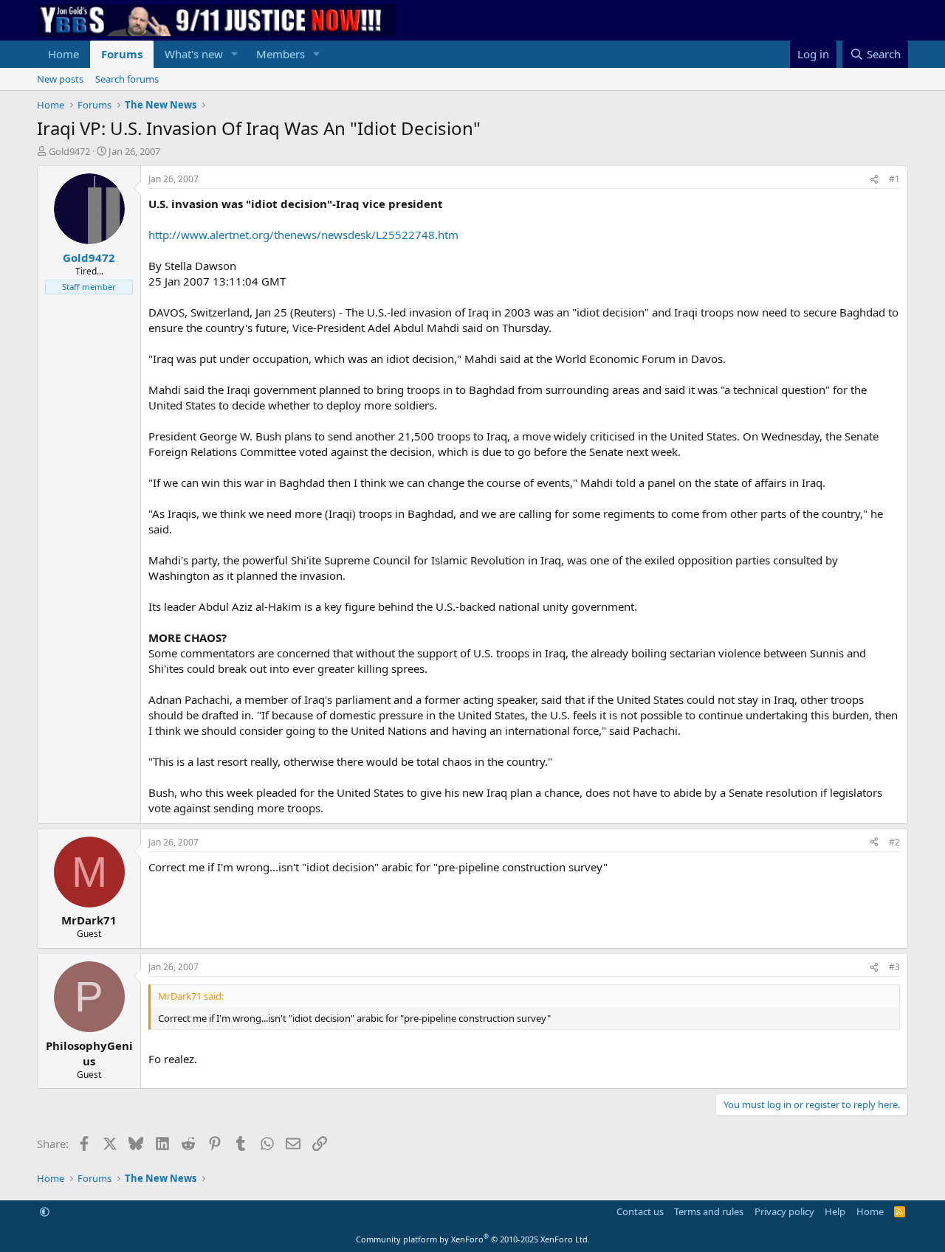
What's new (194, 53)
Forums (121, 53)
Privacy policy (784, 1211)
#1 (894, 179)
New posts (60, 79)
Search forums (127, 79)
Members (280, 53)
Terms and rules (708, 1211)
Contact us (640, 1211)
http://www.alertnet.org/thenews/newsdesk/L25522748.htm (303, 234)
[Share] (874, 179)
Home (63, 53)
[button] (234, 54)
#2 (894, 842)
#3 (894, 967)
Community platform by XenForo (473, 1239)
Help (835, 1211)
